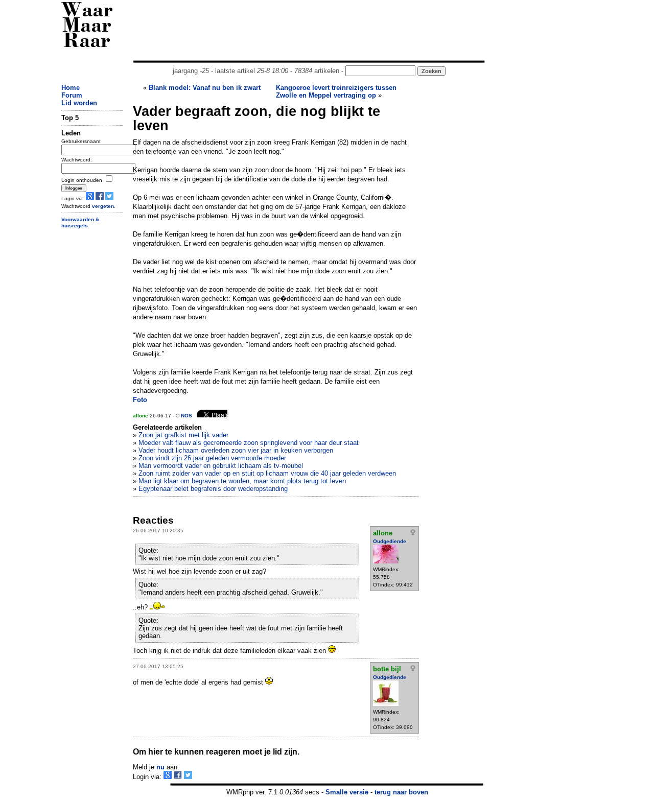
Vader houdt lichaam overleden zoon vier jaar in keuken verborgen (235, 450)
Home (70, 87)
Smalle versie (346, 792)
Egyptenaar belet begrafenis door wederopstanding (213, 488)
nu (160, 767)
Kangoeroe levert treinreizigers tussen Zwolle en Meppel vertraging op (336, 91)
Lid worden (79, 103)
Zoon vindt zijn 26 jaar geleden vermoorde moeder (212, 458)
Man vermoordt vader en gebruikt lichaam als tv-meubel (220, 465)
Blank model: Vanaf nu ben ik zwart (205, 87)
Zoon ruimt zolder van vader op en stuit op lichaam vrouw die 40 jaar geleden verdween (267, 473)
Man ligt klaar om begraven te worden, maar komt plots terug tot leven (242, 481)
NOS (186, 415)
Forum (71, 95)
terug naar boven (401, 792)
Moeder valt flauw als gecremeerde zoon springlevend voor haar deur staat (248, 442)
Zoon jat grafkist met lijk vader (183, 435)
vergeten (103, 206)
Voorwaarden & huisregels (80, 223)
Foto (140, 400)
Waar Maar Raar (87, 27)
